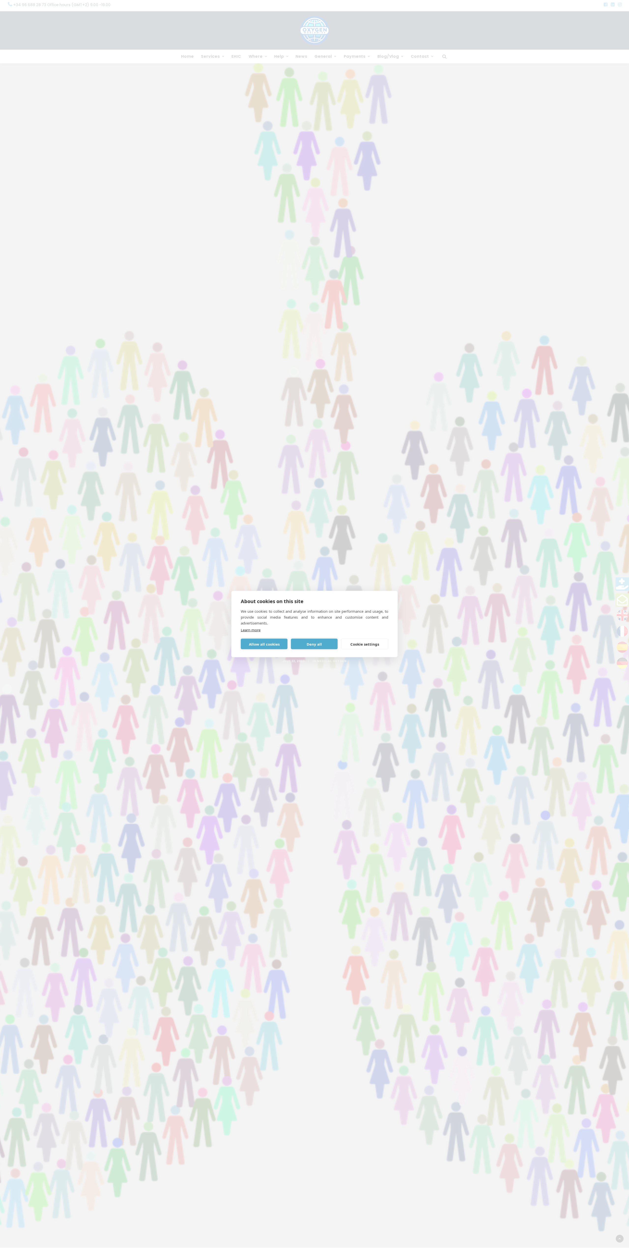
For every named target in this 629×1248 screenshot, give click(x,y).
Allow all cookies (264, 643)
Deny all (314, 643)
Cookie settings (364, 643)
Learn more (250, 629)
